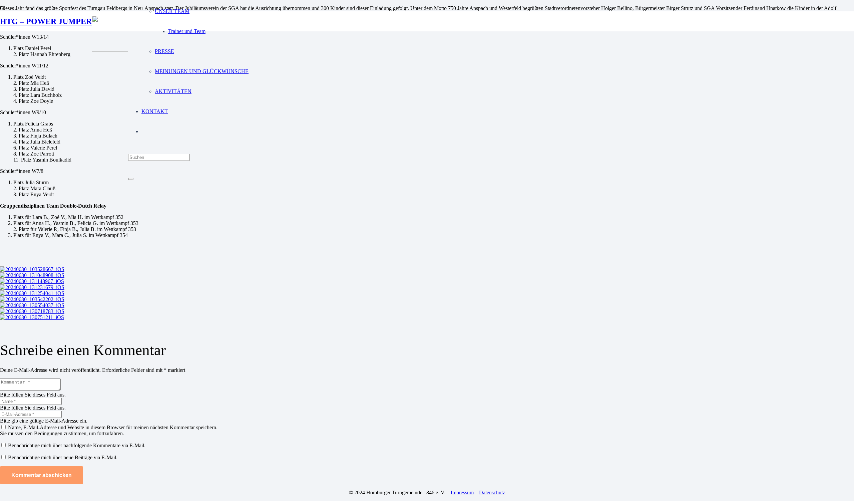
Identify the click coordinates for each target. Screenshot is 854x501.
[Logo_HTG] (110, 50)
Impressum (462, 492)
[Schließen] (130, 179)
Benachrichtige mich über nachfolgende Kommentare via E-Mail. (76, 445)
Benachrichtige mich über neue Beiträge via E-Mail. (62, 457)
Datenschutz (492, 492)
